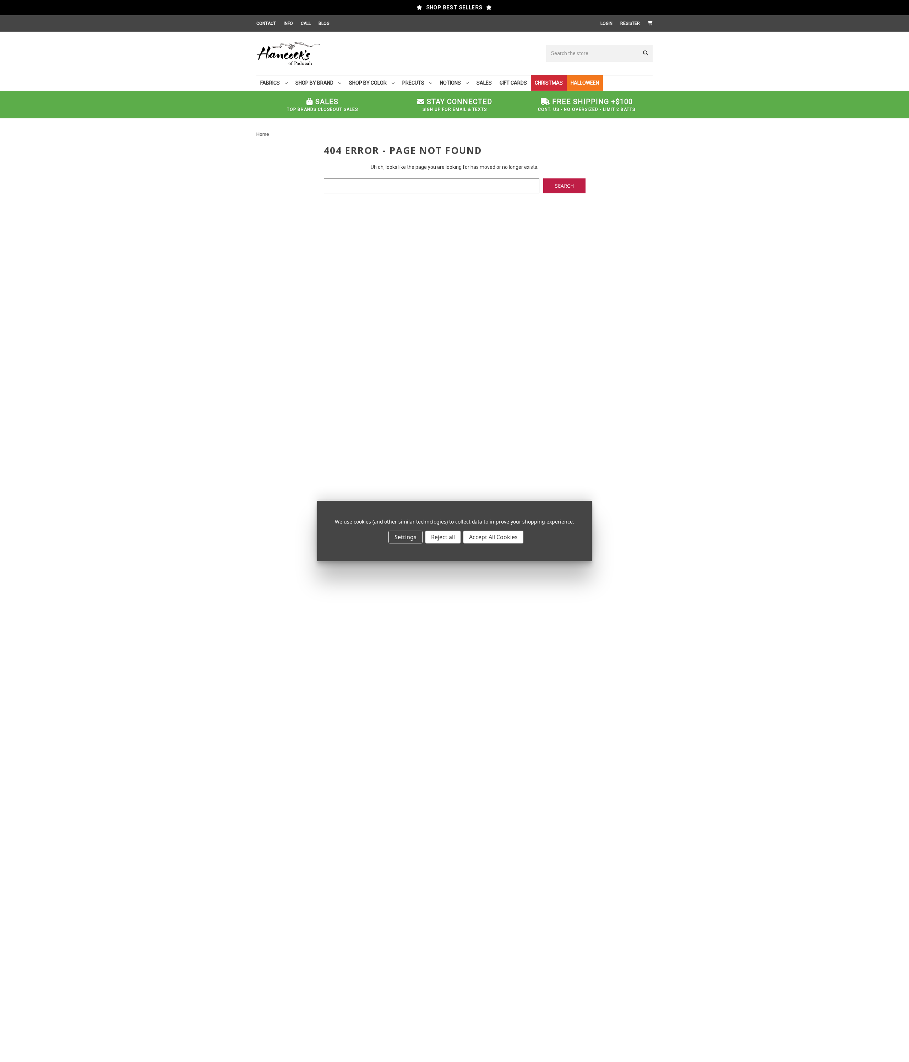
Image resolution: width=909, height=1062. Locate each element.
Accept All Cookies (493, 537)
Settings (405, 537)
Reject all (443, 537)
